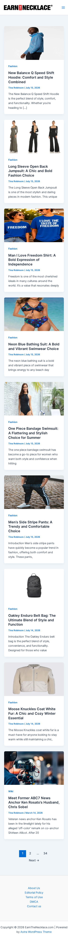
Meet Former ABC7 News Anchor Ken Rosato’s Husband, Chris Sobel (34, 802)
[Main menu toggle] (63, 8)
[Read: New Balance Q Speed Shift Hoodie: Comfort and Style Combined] (34, 43)
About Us (34, 888)
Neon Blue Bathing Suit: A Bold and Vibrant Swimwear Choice (34, 346)
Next (34, 860)
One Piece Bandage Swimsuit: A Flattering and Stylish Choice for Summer (33, 432)
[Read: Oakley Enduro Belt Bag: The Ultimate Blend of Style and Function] (34, 585)
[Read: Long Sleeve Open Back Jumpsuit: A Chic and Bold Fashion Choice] (34, 136)
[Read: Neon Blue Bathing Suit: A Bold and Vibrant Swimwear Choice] (34, 314)
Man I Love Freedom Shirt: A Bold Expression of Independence (32, 259)
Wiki (10, 791)
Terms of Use (34, 897)
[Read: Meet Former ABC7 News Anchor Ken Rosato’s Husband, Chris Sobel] (34, 767)
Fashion (12, 66)
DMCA (34, 901)
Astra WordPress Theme (36, 932)
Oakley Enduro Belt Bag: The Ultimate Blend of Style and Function (32, 619)
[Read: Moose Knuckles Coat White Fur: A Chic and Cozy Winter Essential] (34, 679)
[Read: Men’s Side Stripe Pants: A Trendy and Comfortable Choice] (34, 492)
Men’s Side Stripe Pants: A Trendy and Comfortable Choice (30, 526)
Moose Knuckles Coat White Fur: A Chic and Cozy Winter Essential (32, 713)
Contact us (34, 906)
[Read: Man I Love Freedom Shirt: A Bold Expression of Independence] (34, 225)
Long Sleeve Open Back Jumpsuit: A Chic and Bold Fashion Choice (30, 170)
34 (45, 853)
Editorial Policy (34, 892)
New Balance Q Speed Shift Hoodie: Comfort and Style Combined (31, 77)
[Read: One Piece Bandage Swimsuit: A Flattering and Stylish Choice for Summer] (34, 398)
